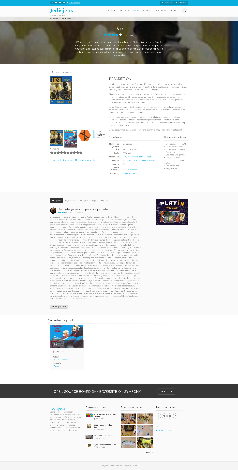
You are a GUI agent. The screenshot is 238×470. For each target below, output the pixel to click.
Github (164, 391)
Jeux (135, 10)
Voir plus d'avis (60, 307)
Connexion (182, 2)
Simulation (127, 157)
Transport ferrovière (131, 160)
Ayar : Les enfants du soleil (105, 445)
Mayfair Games (129, 173)
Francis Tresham (130, 170)
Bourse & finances (148, 160)
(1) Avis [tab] (58, 201)
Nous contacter (74, 3)
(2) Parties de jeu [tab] (90, 201)
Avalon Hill (58, 366)
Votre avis (69, 160)
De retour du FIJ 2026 (103, 436)
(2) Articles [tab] (71, 201)
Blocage (147, 157)
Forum (174, 10)
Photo (56, 72)
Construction (137, 157)
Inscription (168, 2)
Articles (123, 10)
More (150, 453)
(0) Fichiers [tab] (108, 201)
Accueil (111, 10)
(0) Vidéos (69, 72)
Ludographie (159, 10)
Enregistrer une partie (86, 160)
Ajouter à (57, 160)
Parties (145, 10)
